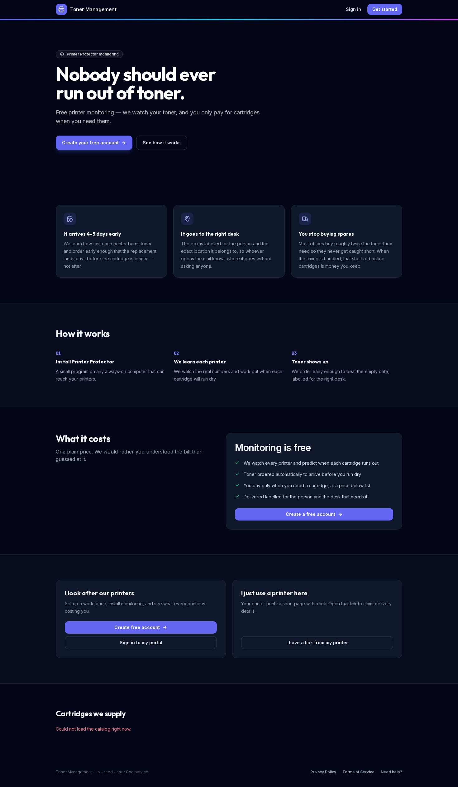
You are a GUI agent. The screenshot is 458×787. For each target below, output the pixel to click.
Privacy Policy (323, 772)
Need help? (391, 772)
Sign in (353, 9)
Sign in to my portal (141, 642)
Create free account (137, 627)
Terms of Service (358, 772)
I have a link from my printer (317, 642)
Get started (384, 9)
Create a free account (310, 514)
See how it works (162, 142)
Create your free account (90, 142)
